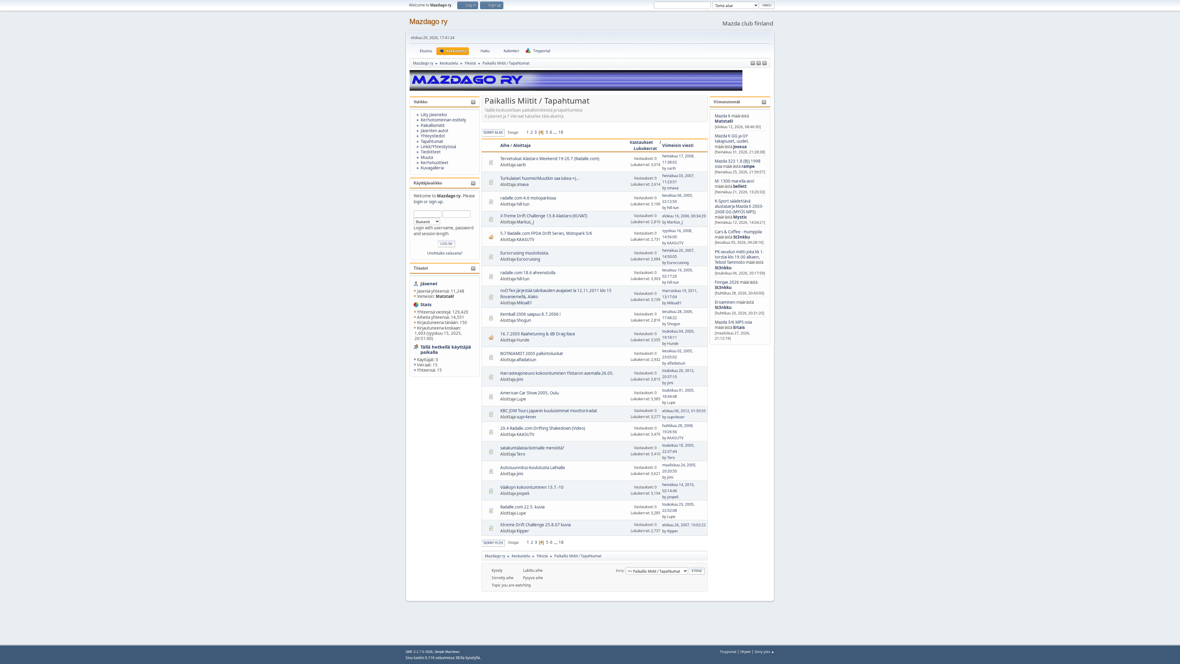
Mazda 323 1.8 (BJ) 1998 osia (738, 163)
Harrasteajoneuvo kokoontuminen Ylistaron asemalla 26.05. (557, 373)
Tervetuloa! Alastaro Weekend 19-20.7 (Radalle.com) (549, 158)
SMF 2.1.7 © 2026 (419, 652)
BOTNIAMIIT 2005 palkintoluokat (531, 353)
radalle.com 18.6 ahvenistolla (527, 272)
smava (523, 184)
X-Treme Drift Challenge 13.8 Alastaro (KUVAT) (543, 216)
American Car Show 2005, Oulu (529, 393)
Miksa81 (524, 303)
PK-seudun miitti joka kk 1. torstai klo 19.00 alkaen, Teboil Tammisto (739, 257)
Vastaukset (641, 142)
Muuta (427, 157)
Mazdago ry (428, 21)
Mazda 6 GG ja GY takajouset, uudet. (732, 138)
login (418, 201)
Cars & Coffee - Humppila (738, 232)
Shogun (524, 320)
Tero (521, 454)
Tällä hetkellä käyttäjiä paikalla (445, 349)
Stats (425, 304)
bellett (740, 186)
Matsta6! (724, 121)
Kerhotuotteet (434, 162)
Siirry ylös (493, 542)
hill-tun (523, 204)
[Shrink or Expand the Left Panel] (752, 63)
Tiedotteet (431, 152)
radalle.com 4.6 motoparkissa (528, 198)
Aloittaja (522, 145)
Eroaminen (725, 302)
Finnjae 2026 (727, 282)
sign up (435, 201)
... (555, 132)
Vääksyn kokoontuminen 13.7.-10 (532, 487)
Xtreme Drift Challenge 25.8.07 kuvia (535, 525)
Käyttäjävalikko (428, 183)
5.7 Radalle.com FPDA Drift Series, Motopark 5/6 (546, 233)
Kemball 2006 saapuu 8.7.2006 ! (530, 314)
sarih (521, 165)
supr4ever (527, 417)
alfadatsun (526, 359)
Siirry (620, 570)
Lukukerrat (645, 148)
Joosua (740, 146)
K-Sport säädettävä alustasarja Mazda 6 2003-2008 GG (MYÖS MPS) (739, 206)
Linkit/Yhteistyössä (438, 146)
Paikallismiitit (433, 125)
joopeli (523, 493)
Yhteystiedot (433, 136)
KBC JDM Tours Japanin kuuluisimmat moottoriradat (548, 410)
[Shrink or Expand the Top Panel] (764, 63)
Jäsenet (428, 283)
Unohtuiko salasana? (444, 253)
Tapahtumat (432, 141)
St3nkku (741, 237)
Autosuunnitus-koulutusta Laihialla (532, 467)
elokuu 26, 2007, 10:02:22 (684, 525)
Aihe (504, 145)
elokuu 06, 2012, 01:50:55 (684, 410)
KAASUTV (525, 239)
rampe (748, 166)
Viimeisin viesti (678, 145)
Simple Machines (447, 652)
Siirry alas (493, 132)
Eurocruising (528, 259)
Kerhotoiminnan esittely (443, 120)
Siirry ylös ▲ (764, 651)
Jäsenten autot (434, 130)
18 (560, 132)
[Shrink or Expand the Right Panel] (758, 63)
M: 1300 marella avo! (734, 181)
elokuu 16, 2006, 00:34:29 (684, 216)
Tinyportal (728, 651)
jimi (520, 379)
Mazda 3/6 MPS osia (733, 322)
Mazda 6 (722, 116)
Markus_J (525, 222)
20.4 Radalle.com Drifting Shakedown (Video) (542, 428)
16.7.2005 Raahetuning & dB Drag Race (537, 334)
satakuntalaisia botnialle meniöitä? (532, 448)
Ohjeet (745, 651)
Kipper (523, 531)
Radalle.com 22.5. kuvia (522, 507)
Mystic (740, 217)
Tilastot (421, 268)
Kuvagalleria (432, 168)
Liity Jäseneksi (434, 114)
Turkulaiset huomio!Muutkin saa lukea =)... (540, 178)
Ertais (739, 327)
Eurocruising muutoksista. (524, 253)
